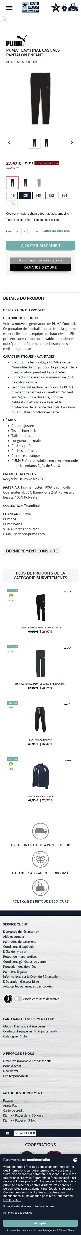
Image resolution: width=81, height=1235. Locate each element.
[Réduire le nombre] (24, 231)
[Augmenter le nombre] (37, 231)
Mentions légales (15, 972)
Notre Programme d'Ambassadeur (27, 1061)
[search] (40, 19)
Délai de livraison (15, 952)
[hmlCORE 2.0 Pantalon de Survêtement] (40, 613)
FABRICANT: (12, 514)
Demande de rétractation (21, 932)
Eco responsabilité (16, 1076)
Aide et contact (13, 937)
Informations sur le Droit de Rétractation (31, 977)
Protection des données (19, 967)
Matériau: (11, 487)
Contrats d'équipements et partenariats (30, 1031)
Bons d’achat (12, 1066)
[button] (9, 7)
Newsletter (10, 1071)
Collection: (13, 506)
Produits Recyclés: (20, 474)
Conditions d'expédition (20, 947)
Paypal (8, 1100)
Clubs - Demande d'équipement (25, 1026)
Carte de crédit (13, 1110)
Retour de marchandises (20, 957)
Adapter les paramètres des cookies (28, 986)
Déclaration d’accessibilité (21, 982)
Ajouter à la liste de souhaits (42, 260)
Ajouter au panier (40, 245)
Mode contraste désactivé (41, 999)
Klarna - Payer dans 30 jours (23, 1115)
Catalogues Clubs (15, 1036)
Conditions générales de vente (24, 962)
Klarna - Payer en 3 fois (19, 1120)
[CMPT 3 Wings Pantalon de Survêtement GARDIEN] (40, 669)
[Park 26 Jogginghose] (40, 725)
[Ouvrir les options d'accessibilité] (8, 999)
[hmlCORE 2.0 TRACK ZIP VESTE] (40, 781)
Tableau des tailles (46, 219)
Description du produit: (24, 310)
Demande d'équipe (40, 267)
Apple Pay (10, 1105)
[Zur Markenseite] (16, 41)
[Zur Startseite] (30, 7)
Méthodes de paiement (20, 942)
